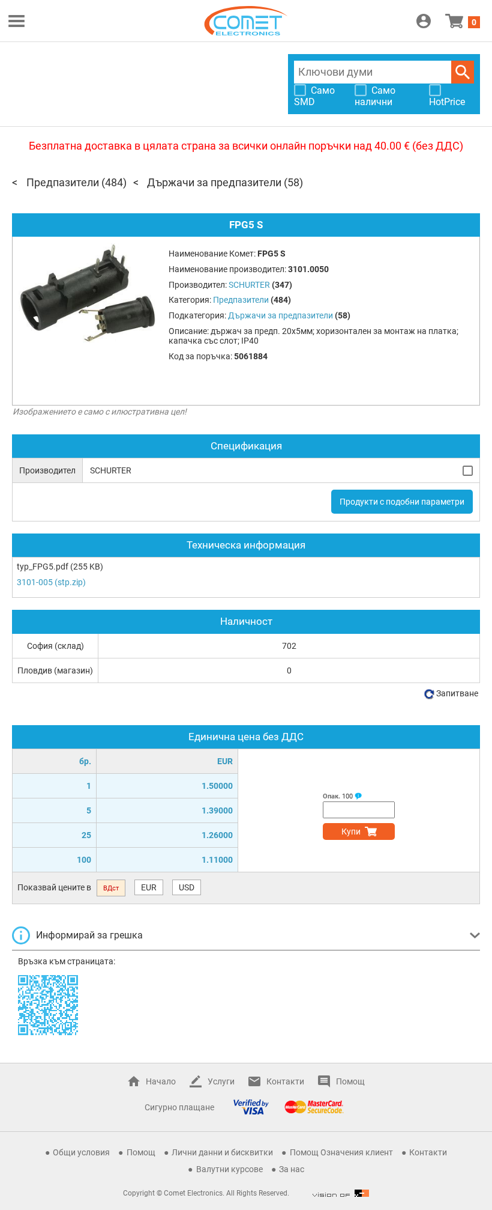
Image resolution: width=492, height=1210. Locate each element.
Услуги (221, 1081)
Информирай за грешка (89, 935)
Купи (351, 831)
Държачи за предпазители (214, 182)
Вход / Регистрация (423, 21)
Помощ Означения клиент (341, 1152)
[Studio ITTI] (341, 1193)
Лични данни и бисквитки (222, 1152)
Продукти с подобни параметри (402, 501)
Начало (161, 1081)
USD (186, 887)
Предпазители (62, 182)
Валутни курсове (229, 1169)
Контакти (285, 1081)
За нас (291, 1169)
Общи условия (81, 1152)
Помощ (350, 1081)
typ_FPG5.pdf (42, 566)
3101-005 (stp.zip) (51, 582)
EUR (149, 887)
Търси (462, 72)
